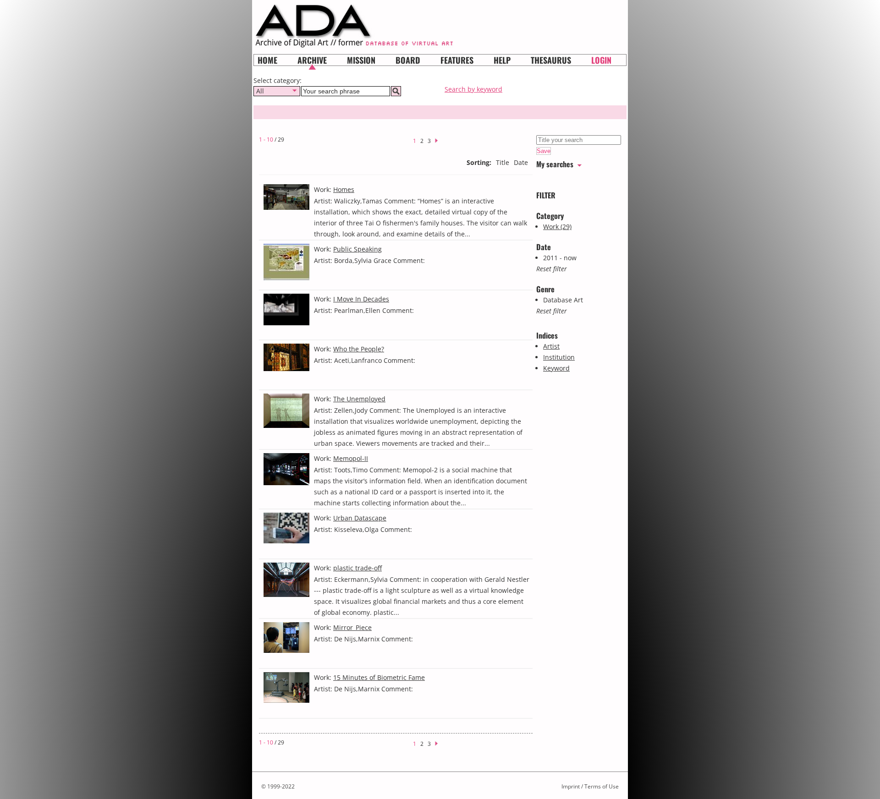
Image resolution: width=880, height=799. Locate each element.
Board (408, 60)
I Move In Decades (361, 299)
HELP (502, 60)
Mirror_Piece (352, 627)
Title (502, 162)
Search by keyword (473, 89)
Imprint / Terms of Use (590, 786)
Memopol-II (350, 458)
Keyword (556, 368)
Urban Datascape (359, 518)
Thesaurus (551, 60)
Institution (559, 357)
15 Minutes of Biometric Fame (379, 677)
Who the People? (358, 349)
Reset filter (551, 268)
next (439, 139)
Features (456, 60)
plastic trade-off (357, 568)
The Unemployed (359, 398)
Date (521, 162)
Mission (361, 60)
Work (557, 226)
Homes (343, 189)
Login (601, 60)
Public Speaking (357, 249)
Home (267, 60)
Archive (312, 60)
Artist (551, 346)
